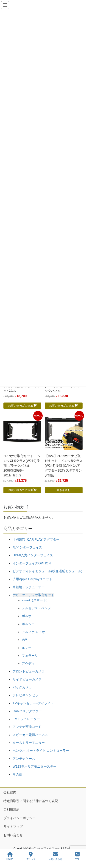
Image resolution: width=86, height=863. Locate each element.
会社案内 (9, 792)
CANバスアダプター (27, 711)
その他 (17, 774)
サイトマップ (13, 826)
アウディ (28, 663)
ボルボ (26, 616)
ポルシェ (28, 624)
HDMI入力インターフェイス (33, 555)
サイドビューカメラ (27, 679)
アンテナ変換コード (27, 727)
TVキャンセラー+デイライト (33, 703)
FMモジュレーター (26, 719)
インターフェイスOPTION (32, 563)
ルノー (26, 648)
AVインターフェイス (27, 547)
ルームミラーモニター (29, 743)
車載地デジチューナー (29, 587)
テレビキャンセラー (27, 695)
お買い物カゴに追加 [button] (20, 405)
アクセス (31, 859)
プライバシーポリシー (19, 818)
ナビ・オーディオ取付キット (33, 595)
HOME (9, 859)
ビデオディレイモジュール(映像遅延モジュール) (47, 571)
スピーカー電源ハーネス (30, 735)
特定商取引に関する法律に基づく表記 (30, 801)
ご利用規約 (11, 809)
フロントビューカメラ (29, 671)
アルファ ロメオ (33, 632)
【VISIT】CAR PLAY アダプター (36, 539)
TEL (77, 859)
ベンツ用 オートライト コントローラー (41, 750)
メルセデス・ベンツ (36, 608)
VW (24, 640)
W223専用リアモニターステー (34, 766)
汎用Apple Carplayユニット (32, 579)
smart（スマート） (35, 600)
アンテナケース (24, 758)
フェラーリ (30, 655)
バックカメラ (22, 687)
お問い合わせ (13, 835)
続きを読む (63, 490)
